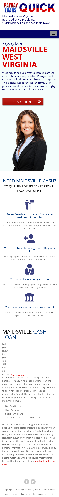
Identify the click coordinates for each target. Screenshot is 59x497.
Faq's (7, 494)
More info (30, 494)
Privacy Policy (18, 494)
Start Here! (23, 101)
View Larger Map (17, 375)
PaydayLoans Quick (29, 489)
